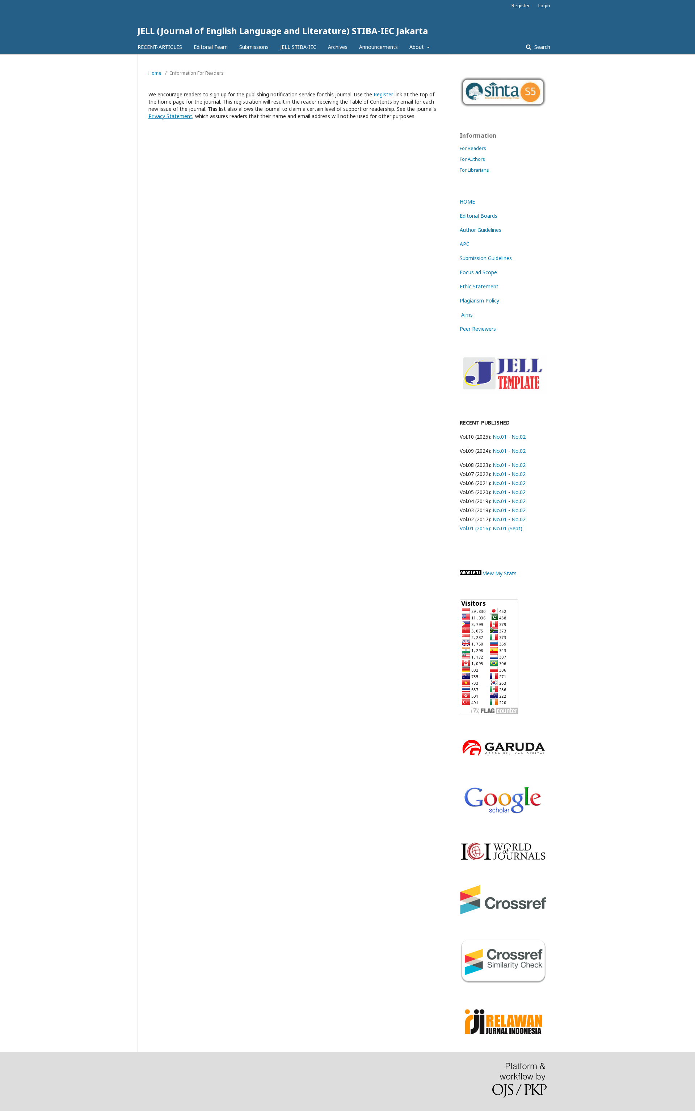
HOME (467, 201)
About (417, 46)
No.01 (499, 436)
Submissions (254, 46)
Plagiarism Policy (479, 300)
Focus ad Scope (478, 272)
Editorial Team (211, 46)
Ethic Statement (479, 286)
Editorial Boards (478, 215)
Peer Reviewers (478, 328)
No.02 (518, 436)
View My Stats (500, 573)
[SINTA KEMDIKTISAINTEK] (503, 105)
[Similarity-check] (503, 981)
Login (544, 5)
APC (464, 244)
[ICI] (503, 858)
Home (154, 73)
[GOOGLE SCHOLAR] (503, 816)
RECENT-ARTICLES (160, 46)
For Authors (472, 159)
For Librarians (474, 170)
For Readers (473, 148)
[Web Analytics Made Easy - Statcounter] (470, 573)
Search (541, 46)
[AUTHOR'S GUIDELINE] (503, 391)
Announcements (378, 46)
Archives (338, 46)
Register (520, 5)
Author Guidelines (480, 229)
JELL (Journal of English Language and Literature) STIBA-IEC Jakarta (283, 31)
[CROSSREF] (503, 912)
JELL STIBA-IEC (298, 46)
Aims (466, 314)
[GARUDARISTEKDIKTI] (503, 756)
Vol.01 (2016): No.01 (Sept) (491, 528)
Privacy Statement (170, 116)
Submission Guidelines (486, 258)
